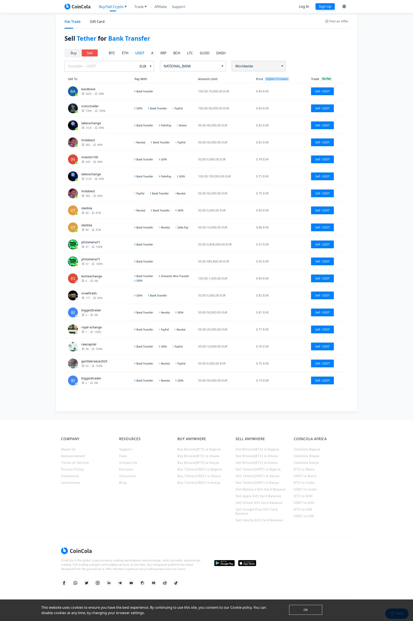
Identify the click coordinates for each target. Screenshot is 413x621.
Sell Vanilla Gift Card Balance (259, 520)
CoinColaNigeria (307, 449)
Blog (122, 482)
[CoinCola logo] (77, 6)
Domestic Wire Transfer (175, 276)
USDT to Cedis (305, 489)
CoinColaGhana (306, 456)
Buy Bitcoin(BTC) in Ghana (198, 456)
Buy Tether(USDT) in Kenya (198, 482)
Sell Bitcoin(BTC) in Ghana (257, 456)
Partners (126, 469)
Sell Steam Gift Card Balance (259, 503)
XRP (163, 53)
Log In (304, 6)
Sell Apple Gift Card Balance (258, 496)
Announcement (73, 456)
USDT (139, 53)
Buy (74, 53)
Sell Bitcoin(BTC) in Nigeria (257, 449)
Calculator (127, 476)
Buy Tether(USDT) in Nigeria (199, 469)
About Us (68, 449)
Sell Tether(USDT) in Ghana (257, 476)
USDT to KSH (304, 503)
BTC (112, 53)
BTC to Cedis (304, 482)
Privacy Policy (72, 469)
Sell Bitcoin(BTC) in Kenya (256, 462)
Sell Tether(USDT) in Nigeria (258, 469)
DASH (221, 53)
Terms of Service (75, 462)
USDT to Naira (305, 476)
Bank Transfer (144, 91)
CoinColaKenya (306, 462)
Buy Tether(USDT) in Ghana (199, 476)
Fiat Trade (72, 21)
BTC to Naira (304, 469)
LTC (190, 53)
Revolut (140, 142)
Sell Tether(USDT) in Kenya (257, 482)
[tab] (72, 21)
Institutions (70, 482)
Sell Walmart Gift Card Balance (261, 489)
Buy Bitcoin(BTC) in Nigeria (199, 449)
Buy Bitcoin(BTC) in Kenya (198, 462)
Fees (123, 456)
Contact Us (128, 462)
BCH (176, 53)
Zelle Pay (182, 227)
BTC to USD (303, 509)
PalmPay (166, 125)
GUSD (205, 53)
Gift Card (97, 21)
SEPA (139, 108)
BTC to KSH (303, 496)
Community (70, 476)
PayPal (179, 108)
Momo (183, 125)
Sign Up (325, 6)
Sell (89, 53)
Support (125, 449)
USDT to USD (304, 516)
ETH (125, 53)
